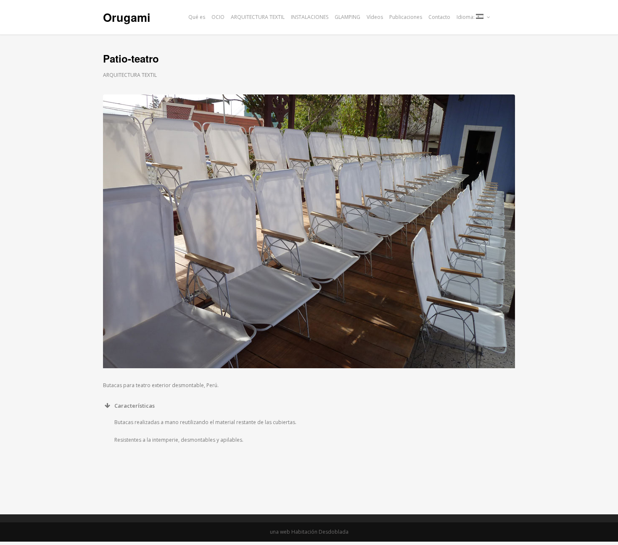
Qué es (196, 17)
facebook (500, 17)
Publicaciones (405, 17)
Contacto (439, 17)
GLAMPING (347, 17)
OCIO (217, 17)
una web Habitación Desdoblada (309, 531)
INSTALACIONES (309, 17)
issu (511, 17)
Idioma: (466, 17)
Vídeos (375, 17)
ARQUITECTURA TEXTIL (258, 17)
